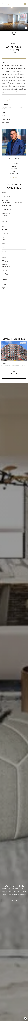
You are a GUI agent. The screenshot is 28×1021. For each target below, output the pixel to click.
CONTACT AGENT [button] (14, 177)
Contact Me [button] (14, 900)
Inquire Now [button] (14, 57)
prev (12, 33)
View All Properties (14, 377)
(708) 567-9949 (14, 168)
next (15, 33)
